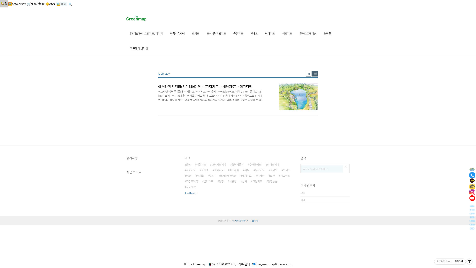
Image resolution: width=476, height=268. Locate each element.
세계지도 (247, 175)
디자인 (260, 175)
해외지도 (287, 33)
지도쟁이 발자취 (139, 48)
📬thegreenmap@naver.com (272, 264)
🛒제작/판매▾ (35, 3)
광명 (221, 181)
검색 (345, 167)
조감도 (195, 33)
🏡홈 (4, 3)
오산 (272, 175)
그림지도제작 (219, 164)
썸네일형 (308, 73)
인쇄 (212, 175)
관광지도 (191, 170)
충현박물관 (238, 164)
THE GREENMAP (239, 220)
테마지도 (270, 33)
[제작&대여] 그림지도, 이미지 (146, 33)
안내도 (254, 33)
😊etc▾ (50, 3)
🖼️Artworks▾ (17, 3)
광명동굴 (272, 181)
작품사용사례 (177, 33)
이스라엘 (234, 170)
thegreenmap (228, 175)
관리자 (255, 220)
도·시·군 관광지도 (216, 33)
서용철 (233, 181)
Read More (190, 193)
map (188, 175)
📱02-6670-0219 (220, 264)
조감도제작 (192, 181)
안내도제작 (273, 164)
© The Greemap (195, 264)
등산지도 (238, 33)
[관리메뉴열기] (469, 261)
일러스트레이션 (307, 33)
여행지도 (201, 164)
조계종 (204, 170)
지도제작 (191, 186)
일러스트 (208, 181)
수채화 (200, 175)
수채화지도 (255, 164)
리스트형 (315, 73)
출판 (188, 164)
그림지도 (257, 181)
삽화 (244, 181)
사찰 (247, 170)
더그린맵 (285, 175)
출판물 (327, 33)
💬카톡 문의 (242, 264)
